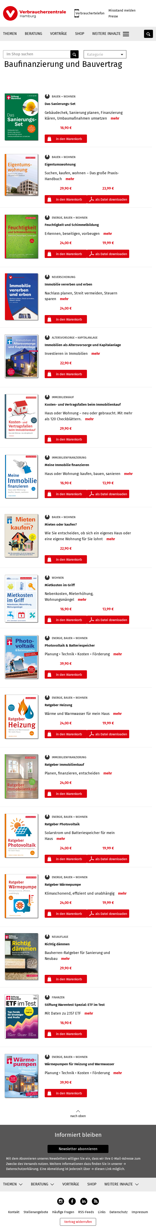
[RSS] (95, 1201)
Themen (10, 33)
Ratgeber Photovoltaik (62, 824)
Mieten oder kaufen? (61, 524)
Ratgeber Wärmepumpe (63, 884)
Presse (113, 16)
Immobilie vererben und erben (68, 284)
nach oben (78, 1116)
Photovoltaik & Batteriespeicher (70, 645)
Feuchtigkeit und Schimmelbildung (72, 225)
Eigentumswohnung (60, 164)
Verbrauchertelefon (90, 13)
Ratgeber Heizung (58, 705)
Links (101, 1212)
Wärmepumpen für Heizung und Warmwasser (79, 1064)
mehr (115, 118)
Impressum (140, 1212)
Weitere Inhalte (106, 33)
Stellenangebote (36, 1212)
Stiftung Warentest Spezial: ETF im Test (75, 1005)
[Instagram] (60, 1201)
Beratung (33, 33)
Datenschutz (118, 1212)
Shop (79, 33)
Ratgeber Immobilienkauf (64, 765)
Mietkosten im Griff (60, 585)
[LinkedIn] (84, 1201)
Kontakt (14, 1212)
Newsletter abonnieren (78, 1149)
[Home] (34, 13)
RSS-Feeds (86, 1212)
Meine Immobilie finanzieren (67, 465)
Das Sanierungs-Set (60, 104)
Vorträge (58, 33)
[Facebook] (72, 1201)
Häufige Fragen (63, 1212)
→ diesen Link (101, 1169)
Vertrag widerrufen (78, 1222)
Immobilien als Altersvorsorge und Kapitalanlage (83, 345)
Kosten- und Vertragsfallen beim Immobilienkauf (83, 404)
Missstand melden (121, 10)
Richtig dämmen (57, 944)
